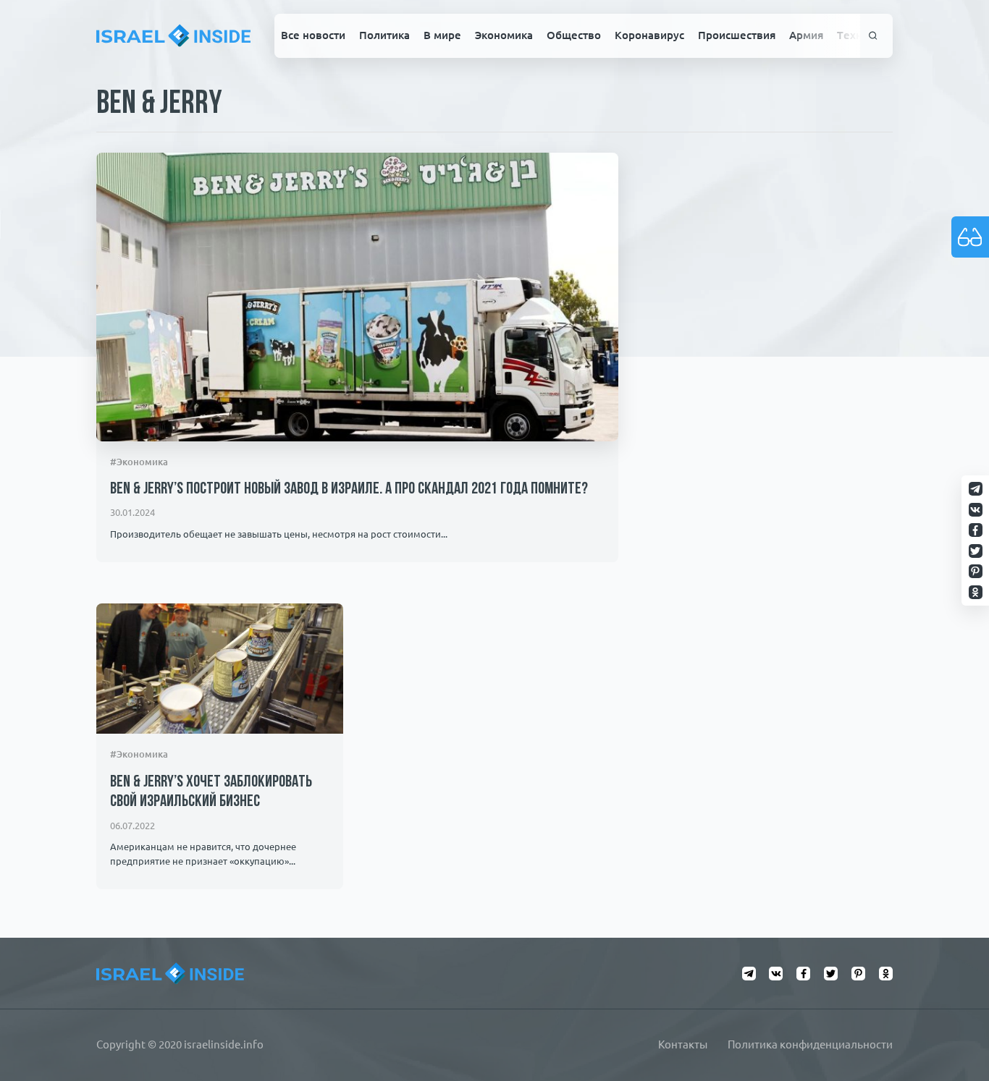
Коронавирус (649, 35)
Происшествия (736, 35)
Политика (384, 35)
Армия (806, 35)
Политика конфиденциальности (810, 1044)
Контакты (682, 1044)
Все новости (313, 35)
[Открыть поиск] (873, 35)
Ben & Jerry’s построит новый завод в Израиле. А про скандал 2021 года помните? (349, 489)
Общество (574, 35)
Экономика (504, 35)
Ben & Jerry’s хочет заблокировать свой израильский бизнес (211, 792)
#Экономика (139, 462)
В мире (442, 35)
